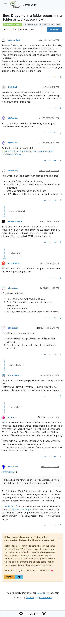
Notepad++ (42, 593)
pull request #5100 (17, 509)
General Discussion (13, 24)
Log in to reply (55, 29)
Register (9, 576)
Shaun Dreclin (14, 375)
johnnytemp (13, 288)
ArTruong (12, 417)
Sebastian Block (15, 221)
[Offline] (5, 40)
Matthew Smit (14, 40)
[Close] (59, 537)
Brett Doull (12, 87)
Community (30, 4)
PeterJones (13, 466)
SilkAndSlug (13, 118)
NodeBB (30, 597)
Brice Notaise (14, 263)
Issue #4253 (8, 506)
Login (19, 576)
